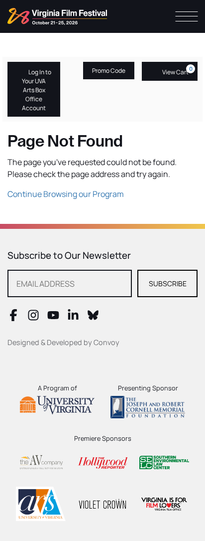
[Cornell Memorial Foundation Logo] (147, 407)
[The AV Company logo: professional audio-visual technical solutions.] (41, 462)
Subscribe (168, 283)
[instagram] (33, 318)
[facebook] (13, 318)
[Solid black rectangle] (102, 503)
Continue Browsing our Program (65, 193)
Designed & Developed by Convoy (63, 342)
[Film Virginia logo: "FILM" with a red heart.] (164, 504)
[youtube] (53, 318)
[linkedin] (73, 318)
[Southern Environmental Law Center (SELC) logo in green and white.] (164, 462)
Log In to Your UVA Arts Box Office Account (36, 90)
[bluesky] (93, 318)
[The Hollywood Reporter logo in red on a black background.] (102, 462)
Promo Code (108, 70)
